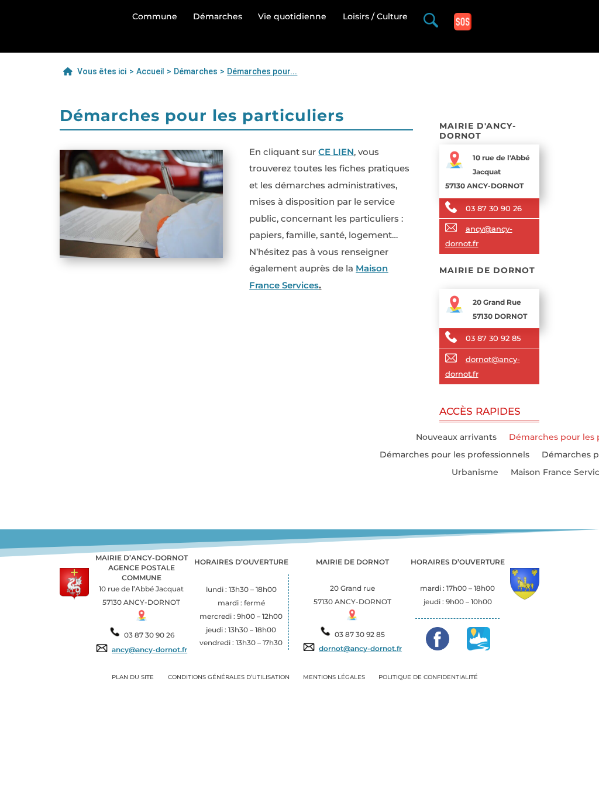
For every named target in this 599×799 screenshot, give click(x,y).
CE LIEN (336, 151)
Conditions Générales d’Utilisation (229, 677)
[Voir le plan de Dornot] (352, 617)
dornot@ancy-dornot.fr (360, 648)
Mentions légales (334, 677)
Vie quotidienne (292, 19)
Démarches (217, 19)
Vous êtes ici (100, 71)
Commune (154, 19)
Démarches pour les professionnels (454, 455)
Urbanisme (475, 472)
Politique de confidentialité (428, 677)
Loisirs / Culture (375, 19)
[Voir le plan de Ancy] (141, 618)
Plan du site (133, 677)
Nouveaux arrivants (456, 437)
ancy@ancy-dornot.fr (149, 649)
